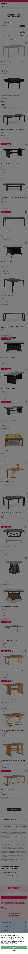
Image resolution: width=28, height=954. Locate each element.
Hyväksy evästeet (14, 947)
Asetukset (14, 950)
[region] (14, 943)
